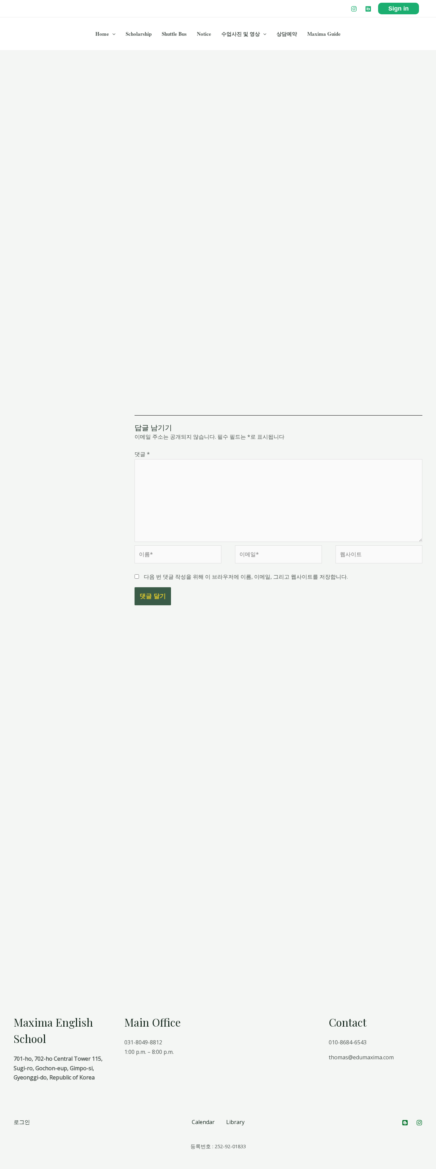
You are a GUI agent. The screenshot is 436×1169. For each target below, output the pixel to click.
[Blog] (368, 9)
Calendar (203, 1122)
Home (102, 33)
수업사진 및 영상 (240, 33)
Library (235, 1122)
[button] (112, 33)
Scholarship (139, 33)
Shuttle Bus (174, 33)
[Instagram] (354, 9)
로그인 (22, 1122)
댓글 (142, 454)
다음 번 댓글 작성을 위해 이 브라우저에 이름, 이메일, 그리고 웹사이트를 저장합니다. (246, 576)
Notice (204, 33)
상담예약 (287, 33)
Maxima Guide (324, 33)
